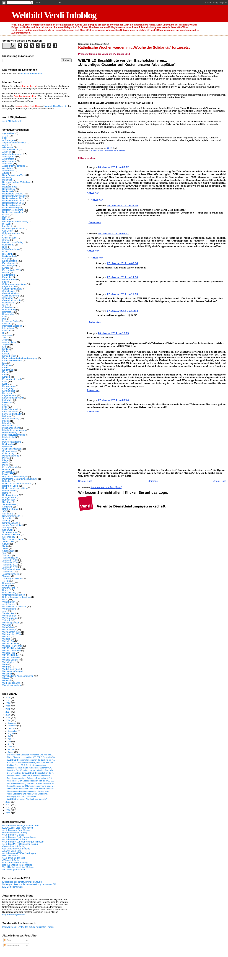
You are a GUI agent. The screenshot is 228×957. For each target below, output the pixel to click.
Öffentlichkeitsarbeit (11, 449)
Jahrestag (7, 335)
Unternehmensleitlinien (13, 595)
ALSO (5, 145)
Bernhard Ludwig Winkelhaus (16, 182)
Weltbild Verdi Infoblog (53, 15)
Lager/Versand (9, 395)
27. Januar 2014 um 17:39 (122, 294)
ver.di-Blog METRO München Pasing (20, 844)
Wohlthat (6, 680)
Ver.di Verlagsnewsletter (13, 869)
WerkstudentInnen (11, 669)
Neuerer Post (85, 481)
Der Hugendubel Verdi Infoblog (17, 865)
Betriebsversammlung (13, 212)
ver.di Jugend (8, 604)
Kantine (6, 349)
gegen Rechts (9, 286)
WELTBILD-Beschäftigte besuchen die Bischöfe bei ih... (31, 760)
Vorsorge (6, 625)
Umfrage (6, 585)
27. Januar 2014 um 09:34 (122, 263)
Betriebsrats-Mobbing (12, 193)
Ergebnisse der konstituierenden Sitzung (22, 882)
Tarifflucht (7, 555)
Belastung (7, 177)
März (10, 747)
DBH (4, 247)
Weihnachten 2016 (11, 634)
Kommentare (12, 945)
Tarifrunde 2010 (10, 562)
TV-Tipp (6, 581)
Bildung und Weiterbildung (15, 221)
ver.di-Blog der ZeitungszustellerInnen (20, 825)
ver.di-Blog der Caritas (13, 835)
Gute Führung (9, 309)
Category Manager (11, 233)
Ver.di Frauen (8, 602)
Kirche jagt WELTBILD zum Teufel (21, 796)
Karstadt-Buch (9, 356)
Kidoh (5, 367)
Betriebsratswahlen (11, 205)
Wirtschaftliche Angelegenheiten (17, 676)
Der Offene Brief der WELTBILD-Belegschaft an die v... (30, 773)
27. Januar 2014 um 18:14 (122, 310)
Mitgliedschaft (9, 437)
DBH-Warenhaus (10, 249)
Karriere (6, 353)
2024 (8, 697)
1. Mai (5, 135)
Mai (9, 741)
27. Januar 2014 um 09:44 (113, 400)
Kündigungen (8, 391)
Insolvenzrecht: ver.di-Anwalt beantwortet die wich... (29, 776)
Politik (5, 465)
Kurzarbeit (7, 393)
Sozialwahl (7, 530)
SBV (4, 511)
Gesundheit (8, 298)
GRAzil (5, 305)
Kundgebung (8, 386)
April (10, 744)
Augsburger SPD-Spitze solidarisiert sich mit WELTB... (30, 781)
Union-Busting (9, 592)
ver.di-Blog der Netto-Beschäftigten (19, 837)
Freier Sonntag (9, 279)
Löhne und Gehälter (12, 414)
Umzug (5, 590)
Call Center (7, 231)
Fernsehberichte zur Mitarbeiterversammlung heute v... (31, 786)
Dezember (12, 723)
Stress (5, 548)
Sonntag (6, 520)
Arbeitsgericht (9, 156)
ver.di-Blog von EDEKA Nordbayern (19, 853)
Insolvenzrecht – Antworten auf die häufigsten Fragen (28, 927)
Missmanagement (11, 428)
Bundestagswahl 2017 (13, 228)
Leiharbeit (7, 400)
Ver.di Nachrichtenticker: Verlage (18, 867)
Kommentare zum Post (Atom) (106, 487)
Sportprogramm (9, 532)
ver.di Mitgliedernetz (12, 121)
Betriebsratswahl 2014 (13, 200)
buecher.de (7, 226)
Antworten (93, 192)
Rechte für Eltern (10, 486)
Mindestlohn (8, 425)
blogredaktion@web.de (56, 106)
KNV (4, 374)
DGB (4, 251)
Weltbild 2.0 (8, 641)
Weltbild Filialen (10, 643)
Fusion (5, 282)
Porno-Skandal (9, 467)
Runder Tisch (8, 500)
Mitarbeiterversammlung (14, 430)
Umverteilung (8, 588)
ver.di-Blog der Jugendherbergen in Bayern (23, 842)
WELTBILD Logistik (11, 648)
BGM (4, 217)
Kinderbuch (8, 370)
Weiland (6, 636)
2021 (8, 700)
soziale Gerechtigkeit (12, 525)
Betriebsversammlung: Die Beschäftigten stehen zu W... (31, 783)
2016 (8, 715)
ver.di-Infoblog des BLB (13, 858)
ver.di (116, 150)
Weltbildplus (8, 662)
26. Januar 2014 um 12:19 (113, 333)
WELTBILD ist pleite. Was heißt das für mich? (27, 799)
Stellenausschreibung (13, 539)
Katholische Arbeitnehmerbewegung (20, 358)
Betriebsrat (7, 191)
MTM (4, 439)
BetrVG (5, 214)
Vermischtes (8, 613)
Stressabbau (8, 551)
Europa (5, 268)
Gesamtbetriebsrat (11, 293)
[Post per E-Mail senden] (114, 148)
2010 (8, 810)
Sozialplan (7, 527)
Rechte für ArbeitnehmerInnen (16, 483)
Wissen (5, 678)
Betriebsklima (8, 189)
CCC (4, 235)
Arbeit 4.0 (7, 152)
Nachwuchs (8, 444)
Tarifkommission (10, 558)
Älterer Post (219, 481)
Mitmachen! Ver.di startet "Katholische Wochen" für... (29, 768)
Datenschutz (8, 244)
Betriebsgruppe (9, 187)
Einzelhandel (8, 263)
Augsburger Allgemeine (13, 166)
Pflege (5, 460)
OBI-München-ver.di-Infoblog (16, 848)
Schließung (7, 513)
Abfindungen (8, 140)
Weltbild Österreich (11, 650)
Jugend (6, 344)
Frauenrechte (8, 275)
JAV (4, 337)
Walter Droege (9, 629)
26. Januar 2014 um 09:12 (113, 167)
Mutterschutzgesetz (11, 442)
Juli (9, 736)
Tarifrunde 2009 (10, 560)
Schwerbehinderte (11, 516)
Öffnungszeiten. (9, 451)
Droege (6, 258)
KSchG (5, 384)
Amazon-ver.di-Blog (11, 851)
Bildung (6, 219)
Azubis (5, 173)
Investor (6, 330)
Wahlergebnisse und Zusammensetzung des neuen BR (29, 884)
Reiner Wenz (8, 490)
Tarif (4, 553)
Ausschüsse (8, 170)
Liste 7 (5, 407)
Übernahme (8, 583)
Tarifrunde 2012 (10, 564)
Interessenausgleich (12, 326)
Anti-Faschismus (10, 149)
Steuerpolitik (8, 541)
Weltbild (122, 150)
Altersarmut (7, 147)
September (13, 731)
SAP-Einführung (10, 509)
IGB (4, 316)
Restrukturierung (10, 495)
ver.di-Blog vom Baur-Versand (16, 830)
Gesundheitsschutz (11, 300)
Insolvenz (93, 150)
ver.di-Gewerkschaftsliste (14, 606)
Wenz (5, 664)
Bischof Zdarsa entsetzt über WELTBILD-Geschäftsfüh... (31, 757)
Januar (11, 752)
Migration (6, 423)
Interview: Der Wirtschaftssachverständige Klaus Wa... (30, 770)
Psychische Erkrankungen (15, 476)
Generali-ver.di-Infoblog (13, 846)
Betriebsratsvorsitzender (14, 196)
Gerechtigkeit (8, 291)
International (8, 328)
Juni (10, 739)
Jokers (5, 340)
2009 (8, 813)
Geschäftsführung (10, 296)
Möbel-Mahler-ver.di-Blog (14, 832)
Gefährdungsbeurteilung (14, 284)
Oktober (11, 728)
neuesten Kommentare (31, 73)
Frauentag (7, 277)
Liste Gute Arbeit (10, 409)
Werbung (6, 667)
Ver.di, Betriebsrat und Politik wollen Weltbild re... (27, 794)
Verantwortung (9, 609)
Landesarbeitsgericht (12, 398)
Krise (4, 381)
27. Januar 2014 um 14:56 (122, 277)
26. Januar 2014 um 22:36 (122, 205)
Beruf (4, 184)
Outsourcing (8, 453)
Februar (11, 749)
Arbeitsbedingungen (12, 154)
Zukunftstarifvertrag (11, 685)
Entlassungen (9, 265)
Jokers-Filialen (9, 342)
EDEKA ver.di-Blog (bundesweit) (17, 828)
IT (3, 333)
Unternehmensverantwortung (16, 597)
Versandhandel (9, 616)
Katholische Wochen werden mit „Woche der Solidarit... (30, 762)
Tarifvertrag (7, 571)
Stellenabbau (8, 537)
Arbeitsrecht (8, 159)
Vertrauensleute (10, 618)
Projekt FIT (7, 474)
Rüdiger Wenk (9, 497)
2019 (8, 706)
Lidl (4, 404)
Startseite (153, 481)
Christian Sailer (9, 238)
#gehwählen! (8, 133)
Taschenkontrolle (10, 574)
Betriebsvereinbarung (12, 210)
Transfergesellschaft (12, 578)
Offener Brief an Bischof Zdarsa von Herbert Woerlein (30, 789)
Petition (6, 458)
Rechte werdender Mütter (14, 488)
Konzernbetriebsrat (11, 379)
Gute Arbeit (7, 307)
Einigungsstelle (9, 261)
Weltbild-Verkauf (10, 660)
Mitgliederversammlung (13, 435)
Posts (9, 940)
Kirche (100, 150)
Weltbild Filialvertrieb (12, 646)
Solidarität (109, 150)
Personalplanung (10, 456)
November (12, 726)
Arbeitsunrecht (9, 161)
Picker (5, 462)
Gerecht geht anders (12, 289)
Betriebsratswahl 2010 (13, 198)
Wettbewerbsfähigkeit (12, 671)
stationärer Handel (11, 534)
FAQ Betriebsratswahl (12, 887)
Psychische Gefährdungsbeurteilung (20, 479)
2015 (8, 717)
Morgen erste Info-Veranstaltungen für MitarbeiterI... (29, 791)
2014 (8, 720)
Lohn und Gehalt (10, 411)
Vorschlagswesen (10, 622)
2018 (4, 138)
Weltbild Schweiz (10, 657)
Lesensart (7, 402)
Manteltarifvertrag (10, 418)
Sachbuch (7, 502)
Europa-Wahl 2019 (11, 270)
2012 (8, 804)
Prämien (6, 469)
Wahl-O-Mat (8, 627)
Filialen (5, 272)
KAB (4, 347)
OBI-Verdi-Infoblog (11, 860)
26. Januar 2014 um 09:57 (113, 233)
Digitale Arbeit (9, 256)
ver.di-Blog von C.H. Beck (14, 839)
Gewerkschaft (8, 302)
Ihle (4, 319)
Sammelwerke (9, 504)
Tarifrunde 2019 (10, 567)
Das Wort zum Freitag (12, 242)
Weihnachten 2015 (11, 632)
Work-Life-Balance (11, 683)
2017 (8, 712)
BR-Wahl (6, 224)
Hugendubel (8, 314)
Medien (6, 421)
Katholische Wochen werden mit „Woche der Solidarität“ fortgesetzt (134, 47)
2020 (8, 703)
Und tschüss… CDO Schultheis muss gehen (26, 765)
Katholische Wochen (12, 360)
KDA (4, 363)
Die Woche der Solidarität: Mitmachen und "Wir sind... (30, 755)
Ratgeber (6, 481)
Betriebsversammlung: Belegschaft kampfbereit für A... (30, 778)
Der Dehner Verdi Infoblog (15, 862)
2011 (8, 807)
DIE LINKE (7, 254)
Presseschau (8, 472)
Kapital (5, 351)
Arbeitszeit (7, 163)
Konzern (6, 377)
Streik (5, 546)
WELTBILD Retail (10, 655)
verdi (4, 611)
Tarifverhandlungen (11, 569)
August (11, 733)
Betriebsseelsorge (11, 207)
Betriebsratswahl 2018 (13, 203)
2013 (8, 802)
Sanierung (7, 507)
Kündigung (7, 388)
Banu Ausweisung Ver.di (14, 175)
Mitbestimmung (9, 432)
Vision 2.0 (7, 620)
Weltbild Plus (8, 653)
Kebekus (6, 365)
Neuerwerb (7, 446)
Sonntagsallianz (10, 523)
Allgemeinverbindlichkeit (14, 142)
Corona (6, 240)
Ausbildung (7, 168)
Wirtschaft (7, 673)
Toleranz (6, 576)
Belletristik (7, 180)
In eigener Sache (10, 321)
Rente (5, 493)
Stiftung (6, 544)
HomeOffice (8, 312)
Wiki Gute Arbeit (10, 855)
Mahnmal (6, 416)
